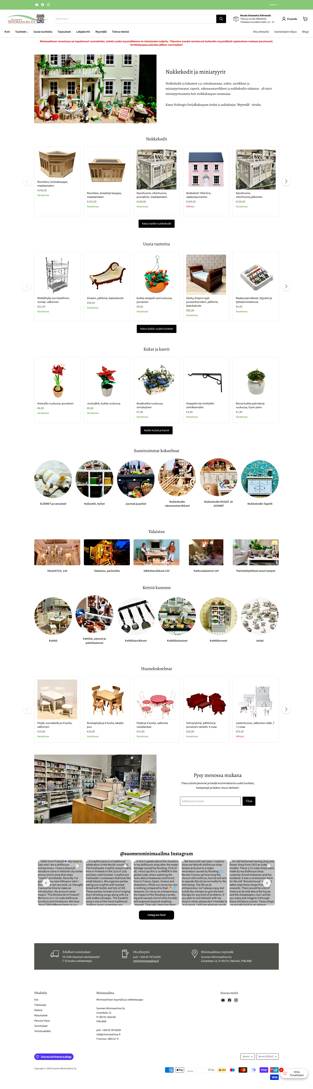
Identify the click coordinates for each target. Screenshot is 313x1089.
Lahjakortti (83, 32)
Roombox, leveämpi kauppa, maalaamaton (104, 195)
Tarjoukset (64, 32)
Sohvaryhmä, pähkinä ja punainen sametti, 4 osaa (201, 725)
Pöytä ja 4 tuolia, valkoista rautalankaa (152, 725)
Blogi (305, 32)
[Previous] (27, 181)
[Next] (286, 181)
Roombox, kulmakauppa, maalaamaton (52, 184)
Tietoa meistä (120, 32)
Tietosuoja (40, 1005)
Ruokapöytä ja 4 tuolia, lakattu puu (105, 725)
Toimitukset (40, 1026)
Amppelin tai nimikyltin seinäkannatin (200, 405)
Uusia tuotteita (43, 32)
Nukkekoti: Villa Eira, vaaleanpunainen (198, 195)
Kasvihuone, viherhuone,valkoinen (249, 195)
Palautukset (40, 1015)
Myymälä (101, 32)
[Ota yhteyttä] (156, 956)
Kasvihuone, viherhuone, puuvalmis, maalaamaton (152, 195)
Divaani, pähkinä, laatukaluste (105, 298)
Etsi (36, 1000)
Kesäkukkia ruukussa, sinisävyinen (150, 405)
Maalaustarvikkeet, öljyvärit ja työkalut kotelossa (254, 300)
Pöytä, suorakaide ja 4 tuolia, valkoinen (54, 725)
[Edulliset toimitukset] (86, 956)
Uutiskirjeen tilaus (285, 32)
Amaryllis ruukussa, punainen (55, 403)
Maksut (38, 1010)
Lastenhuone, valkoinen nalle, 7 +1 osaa (255, 725)
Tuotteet (21, 32)
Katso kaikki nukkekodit (156, 224)
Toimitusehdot (42, 1031)
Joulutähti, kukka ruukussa (103, 403)
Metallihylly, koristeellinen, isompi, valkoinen (53, 300)
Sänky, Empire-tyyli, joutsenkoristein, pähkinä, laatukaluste (202, 302)
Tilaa (249, 801)
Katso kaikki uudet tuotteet (156, 329)
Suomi (273, 4)
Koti (7, 32)
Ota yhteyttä (261, 32)
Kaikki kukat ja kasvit (156, 430)
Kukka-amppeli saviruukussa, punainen (154, 300)
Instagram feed (156, 915)
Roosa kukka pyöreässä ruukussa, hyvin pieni (250, 405)
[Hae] (221, 19)
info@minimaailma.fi (146, 961)
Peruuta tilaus (42, 1021)
